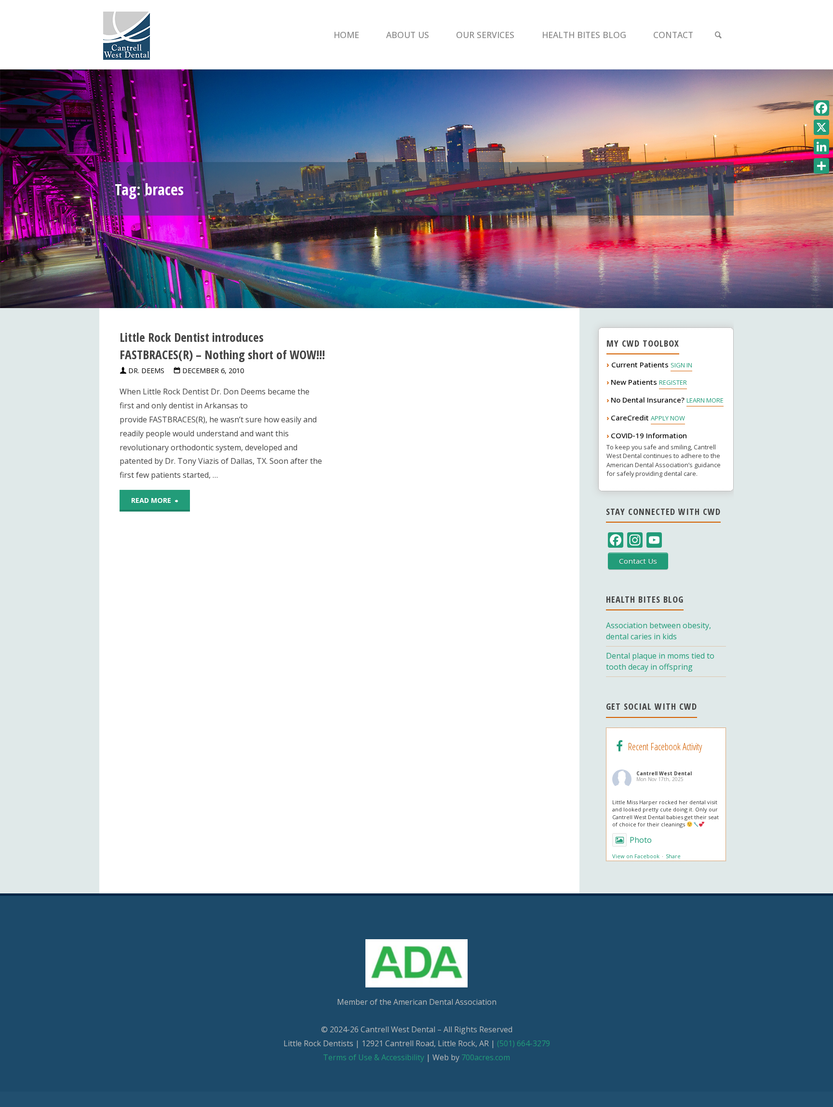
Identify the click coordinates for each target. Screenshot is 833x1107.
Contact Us (638, 561)
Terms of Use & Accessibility (373, 1057)
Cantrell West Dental (664, 773)
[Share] (821, 166)
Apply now (668, 418)
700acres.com (485, 1057)
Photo (641, 840)
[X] (821, 127)
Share (673, 856)
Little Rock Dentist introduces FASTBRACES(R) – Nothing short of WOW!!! (222, 346)
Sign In (681, 365)
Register (673, 382)
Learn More (705, 400)
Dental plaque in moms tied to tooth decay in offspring (660, 661)
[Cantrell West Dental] (126, 34)
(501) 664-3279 (523, 1043)
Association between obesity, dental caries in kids (658, 631)
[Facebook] (821, 108)
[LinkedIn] (821, 146)
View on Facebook (635, 856)
